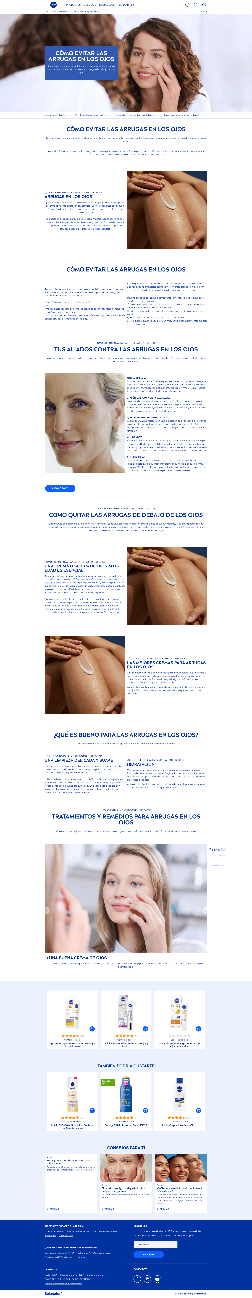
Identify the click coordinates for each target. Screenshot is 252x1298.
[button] (92, 1028)
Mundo (126, 4)
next (206, 910)
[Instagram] (147, 1279)
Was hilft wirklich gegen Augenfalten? (90, 115)
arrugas (147, 138)
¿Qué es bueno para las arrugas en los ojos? (182, 115)
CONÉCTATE (140, 1269)
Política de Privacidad (78, 1231)
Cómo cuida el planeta (59, 1257)
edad (119, 218)
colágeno (134, 387)
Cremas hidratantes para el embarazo (63, 1283)
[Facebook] (137, 1279)
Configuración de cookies (104, 1231)
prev (46, 910)
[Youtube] (157, 1279)
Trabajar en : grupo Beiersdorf (95, 1253)
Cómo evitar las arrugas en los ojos (50, 115)
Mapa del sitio (66, 1235)
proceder (148, 1254)
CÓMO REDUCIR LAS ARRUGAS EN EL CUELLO (68, 1279)
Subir (205, 11)
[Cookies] (203, 5)
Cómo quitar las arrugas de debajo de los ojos (135, 115)
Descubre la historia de (59, 1253)
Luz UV (50, 302)
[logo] (53, 6)
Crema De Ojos (60, 488)
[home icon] (46, 11)
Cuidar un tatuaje (96, 1275)
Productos (73, 4)
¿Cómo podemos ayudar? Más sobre (71, 1247)
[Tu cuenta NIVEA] (196, 5)
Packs (51, 1275)
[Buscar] (188, 5)
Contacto (81, 1257)
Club (140, 1226)
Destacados (107, 4)
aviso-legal (50, 1235)
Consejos (90, 4)
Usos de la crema (72, 1275)
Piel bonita (63, 11)
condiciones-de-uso (54, 1231)
